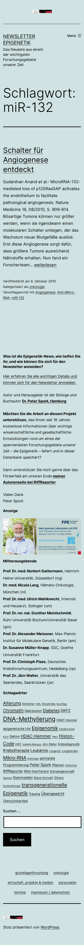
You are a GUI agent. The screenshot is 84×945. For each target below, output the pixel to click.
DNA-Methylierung (29, 719)
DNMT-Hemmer (66, 720)
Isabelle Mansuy (32, 744)
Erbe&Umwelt (67, 729)
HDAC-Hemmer (36, 736)
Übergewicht (52, 793)
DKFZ (66, 710)
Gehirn (15, 736)
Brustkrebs (49, 703)
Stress (59, 778)
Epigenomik (45, 728)
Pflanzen (58, 765)
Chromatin (13, 710)
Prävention (71, 765)
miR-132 (18, 298)
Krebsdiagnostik (69, 744)
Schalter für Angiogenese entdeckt (25, 160)
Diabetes (51, 710)
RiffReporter (13, 771)
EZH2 (6, 737)
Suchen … (12, 811)
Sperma (7, 777)
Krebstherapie (16, 750)
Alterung (12, 703)
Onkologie (33, 758)
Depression (33, 711)
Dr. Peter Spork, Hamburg (44, 401)
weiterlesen (45, 264)
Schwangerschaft (62, 771)
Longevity (55, 750)
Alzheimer (28, 703)
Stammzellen (23, 777)
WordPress (50, 927)
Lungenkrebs (70, 750)
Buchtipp (62, 704)
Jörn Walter (49, 744)
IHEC (18, 744)
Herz (55, 736)
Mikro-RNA (14, 757)
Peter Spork (40, 764)
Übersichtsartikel (15, 801)
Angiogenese (45, 292)
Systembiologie (12, 785)
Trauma (34, 794)
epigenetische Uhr (17, 729)
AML (38, 704)
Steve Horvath (43, 777)
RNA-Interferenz (36, 771)
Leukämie (39, 750)
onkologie (37, 287)
